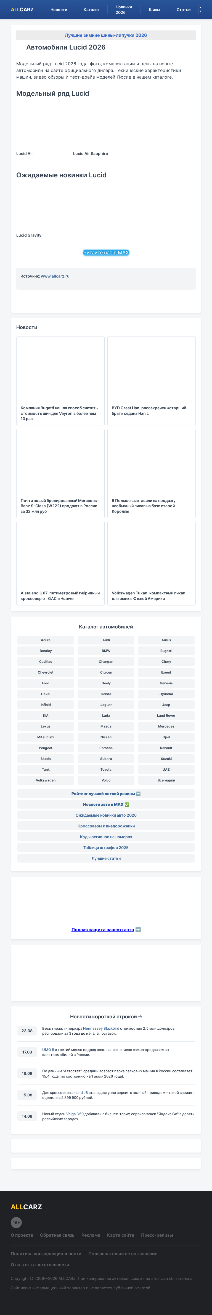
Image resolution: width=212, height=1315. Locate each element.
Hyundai (166, 694)
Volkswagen (45, 780)
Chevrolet (46, 672)
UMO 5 (48, 1049)
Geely (106, 683)
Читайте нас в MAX (106, 252)
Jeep (166, 705)
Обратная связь (57, 1235)
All (22, 9)
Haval (45, 694)
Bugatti (166, 651)
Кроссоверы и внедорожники (106, 826)
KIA (46, 715)
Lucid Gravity (28, 235)
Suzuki (166, 759)
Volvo (106, 780)
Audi (106, 640)
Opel (166, 737)
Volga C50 (75, 1114)
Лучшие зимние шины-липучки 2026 (106, 35)
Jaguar (106, 705)
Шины (154, 9)
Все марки (166, 780)
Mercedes (166, 726)
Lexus (46, 726)
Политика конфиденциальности (46, 1253)
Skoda (46, 759)
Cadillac (45, 661)
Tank (46, 769)
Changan (106, 661)
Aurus (166, 640)
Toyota (106, 769)
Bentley (46, 651)
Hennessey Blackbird (101, 1028)
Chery (166, 661)
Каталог (91, 9)
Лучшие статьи (106, 858)
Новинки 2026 (124, 9)
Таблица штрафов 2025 (106, 847)
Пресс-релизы (157, 1235)
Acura (46, 640)
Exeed (166, 672)
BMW (106, 651)
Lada (106, 715)
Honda (106, 694)
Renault (166, 748)
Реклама (90, 1235)
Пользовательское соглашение (122, 1253)
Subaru (106, 759)
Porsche (106, 748)
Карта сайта (120, 1235)
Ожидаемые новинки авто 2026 (106, 815)
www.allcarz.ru (55, 276)
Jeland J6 (79, 1092)
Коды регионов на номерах (106, 836)
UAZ (166, 769)
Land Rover (166, 715)
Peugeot (45, 748)
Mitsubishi (45, 737)
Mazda (106, 726)
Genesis (166, 683)
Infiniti (46, 705)
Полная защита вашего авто (102, 929)
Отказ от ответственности (40, 1264)
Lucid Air (24, 153)
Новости (59, 9)
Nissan (106, 737)
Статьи (183, 9)
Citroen (106, 672)
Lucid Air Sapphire (90, 153)
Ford (45, 683)
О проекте (22, 1235)
